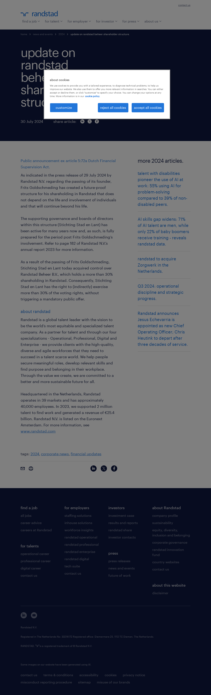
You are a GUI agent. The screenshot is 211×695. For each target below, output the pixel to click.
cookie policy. (92, 96)
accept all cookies (148, 107)
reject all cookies (113, 107)
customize (64, 107)
